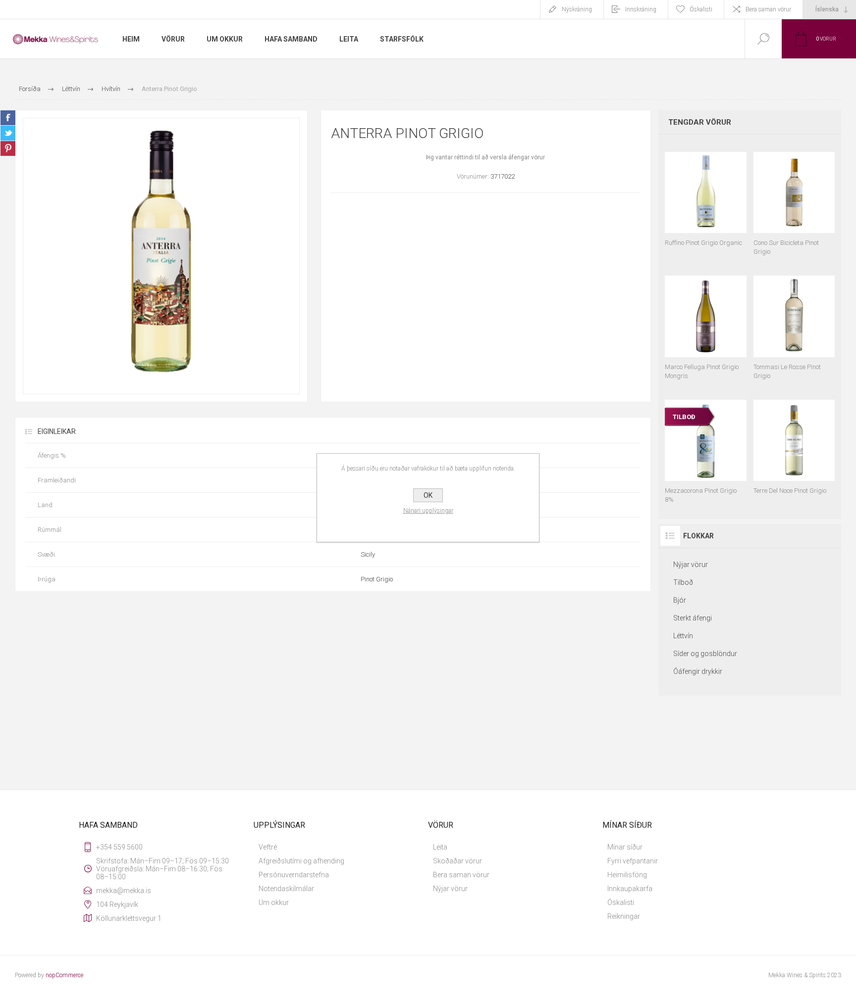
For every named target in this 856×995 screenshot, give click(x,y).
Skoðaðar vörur (457, 861)
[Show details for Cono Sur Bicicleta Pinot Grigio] (794, 199)
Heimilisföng (627, 875)
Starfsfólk (402, 39)
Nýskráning (577, 9)
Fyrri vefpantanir (632, 861)
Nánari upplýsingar (428, 510)
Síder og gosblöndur (705, 654)
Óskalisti (620, 902)
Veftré (268, 847)
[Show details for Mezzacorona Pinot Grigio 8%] (705, 447)
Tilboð (683, 582)
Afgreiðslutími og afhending (301, 861)
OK (428, 495)
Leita (440, 847)
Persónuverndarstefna (294, 875)
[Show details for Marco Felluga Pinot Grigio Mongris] (705, 323)
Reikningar (623, 916)
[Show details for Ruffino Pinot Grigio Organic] (705, 199)
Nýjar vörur (690, 565)
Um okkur (274, 902)
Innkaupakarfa (629, 889)
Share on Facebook (7, 117)
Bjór (679, 600)
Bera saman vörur (768, 9)
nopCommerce (64, 975)
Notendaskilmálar (286, 889)
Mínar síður (624, 847)
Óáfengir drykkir (697, 671)
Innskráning (640, 9)
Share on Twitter (7, 133)
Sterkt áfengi (692, 618)
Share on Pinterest (7, 148)
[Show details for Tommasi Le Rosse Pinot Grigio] (794, 323)
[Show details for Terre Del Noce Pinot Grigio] (794, 447)
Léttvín (683, 636)
